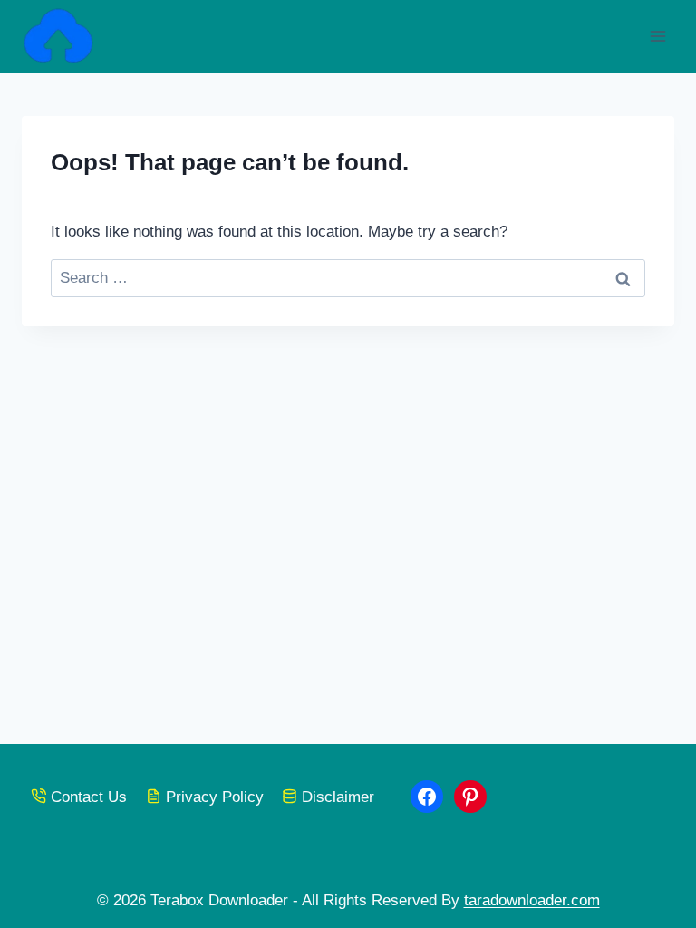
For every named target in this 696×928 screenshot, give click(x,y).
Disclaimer (338, 797)
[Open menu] (657, 36)
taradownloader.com (532, 900)
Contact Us (89, 797)
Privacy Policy (215, 797)
